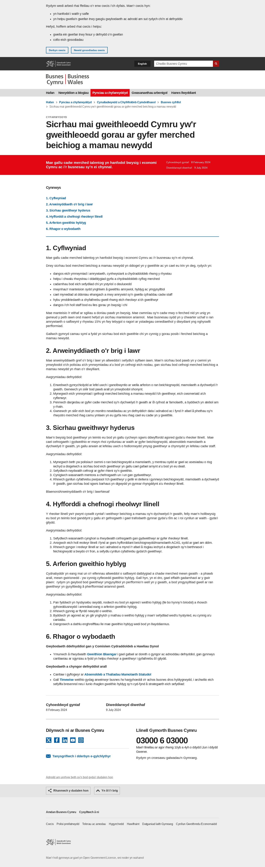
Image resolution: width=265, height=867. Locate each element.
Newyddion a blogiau (73, 93)
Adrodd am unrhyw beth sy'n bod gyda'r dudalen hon (79, 777)
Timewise (67, 679)
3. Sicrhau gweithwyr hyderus (68, 210)
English (142, 63)
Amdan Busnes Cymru (61, 812)
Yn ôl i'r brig (109, 790)
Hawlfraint (133, 823)
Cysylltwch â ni (89, 812)
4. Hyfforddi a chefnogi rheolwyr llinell (74, 216)
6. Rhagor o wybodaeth (63, 229)
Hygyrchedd (116, 823)
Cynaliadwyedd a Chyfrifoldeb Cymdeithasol (126, 102)
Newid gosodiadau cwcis (89, 50)
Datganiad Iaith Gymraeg (157, 823)
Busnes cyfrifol (171, 102)
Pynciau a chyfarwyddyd (110, 93)
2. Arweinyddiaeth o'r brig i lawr (69, 204)
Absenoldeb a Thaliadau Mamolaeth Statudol (117, 674)
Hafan (50, 93)
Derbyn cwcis (57, 50)
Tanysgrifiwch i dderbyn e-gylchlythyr (81, 756)
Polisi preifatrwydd (68, 823)
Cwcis (50, 823)
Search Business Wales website (216, 64)
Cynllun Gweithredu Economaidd (196, 823)
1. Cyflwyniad (56, 198)
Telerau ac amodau (94, 823)
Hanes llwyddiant (183, 93)
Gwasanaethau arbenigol (149, 93)
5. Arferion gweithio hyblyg (66, 223)
